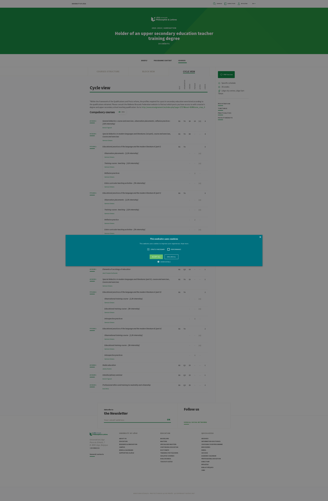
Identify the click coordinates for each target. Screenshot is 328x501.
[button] (164, 250)
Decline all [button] (171, 257)
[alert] (164, 250)
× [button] (260, 237)
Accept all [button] (156, 257)
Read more (184, 243)
